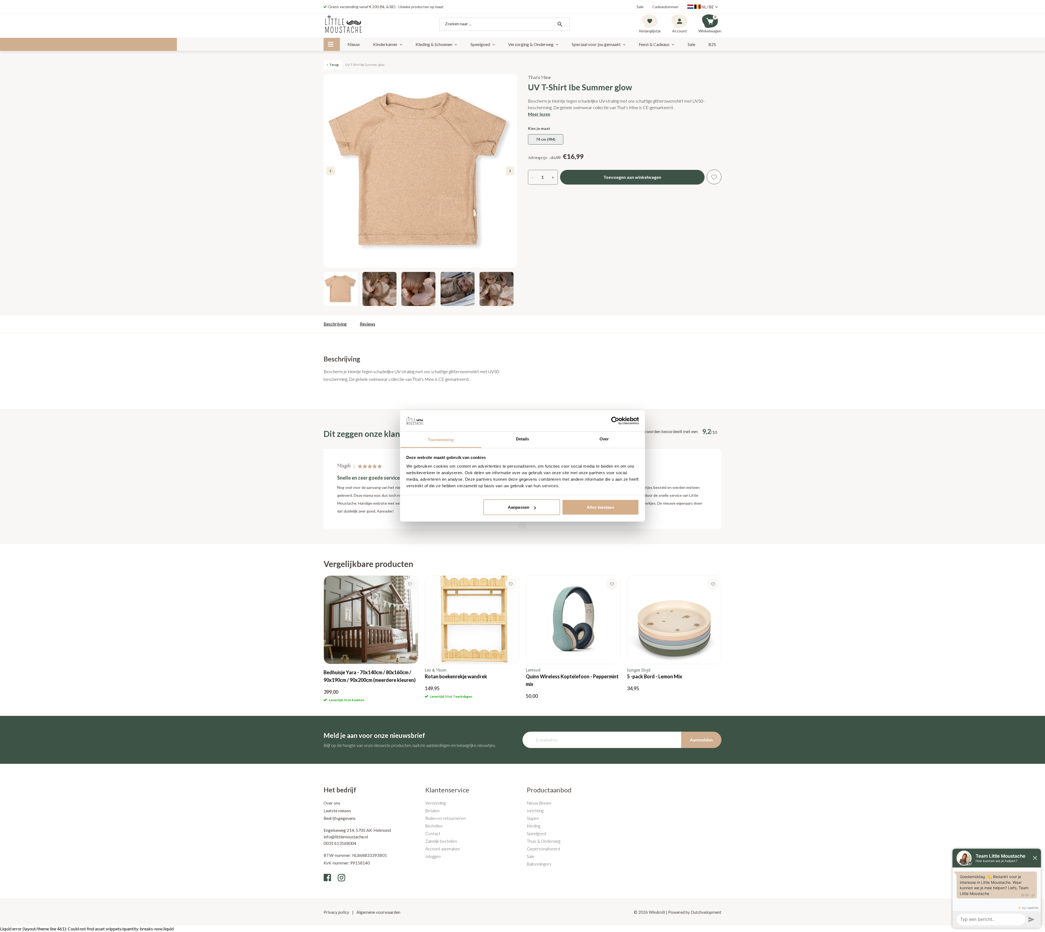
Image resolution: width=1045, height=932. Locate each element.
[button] (510, 171)
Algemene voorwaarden (378, 912)
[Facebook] (327, 877)
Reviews (367, 323)
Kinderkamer (385, 44)
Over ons (332, 803)
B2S (712, 44)
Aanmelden (701, 739)
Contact (432, 833)
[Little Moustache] (344, 24)
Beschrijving (335, 323)
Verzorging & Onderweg (531, 44)
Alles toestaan (600, 507)
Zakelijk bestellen (441, 841)
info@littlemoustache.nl (346, 836)
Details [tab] (522, 438)
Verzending (435, 803)
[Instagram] (341, 877)
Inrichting (535, 810)
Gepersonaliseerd (543, 848)
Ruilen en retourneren (445, 818)
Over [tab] (604, 438)
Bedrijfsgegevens (340, 818)
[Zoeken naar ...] (559, 24)
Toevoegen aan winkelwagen (632, 177)
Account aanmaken (442, 848)
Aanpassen (518, 507)
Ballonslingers (539, 864)
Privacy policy (337, 912)
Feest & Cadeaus (654, 44)
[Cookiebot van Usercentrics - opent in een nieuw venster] (615, 421)
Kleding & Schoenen (434, 44)
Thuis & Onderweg (543, 841)
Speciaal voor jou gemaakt (596, 44)
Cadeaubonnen (665, 6)
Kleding (533, 825)
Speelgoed (480, 44)
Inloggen (433, 856)
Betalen (432, 810)
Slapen (533, 818)
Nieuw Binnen (539, 803)
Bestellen (433, 825)
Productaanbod (549, 790)
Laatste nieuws (337, 810)
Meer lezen (539, 113)
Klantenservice (447, 790)
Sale (640, 6)
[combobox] (504, 24)
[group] (371, 638)
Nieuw (354, 44)
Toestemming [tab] (441, 439)
